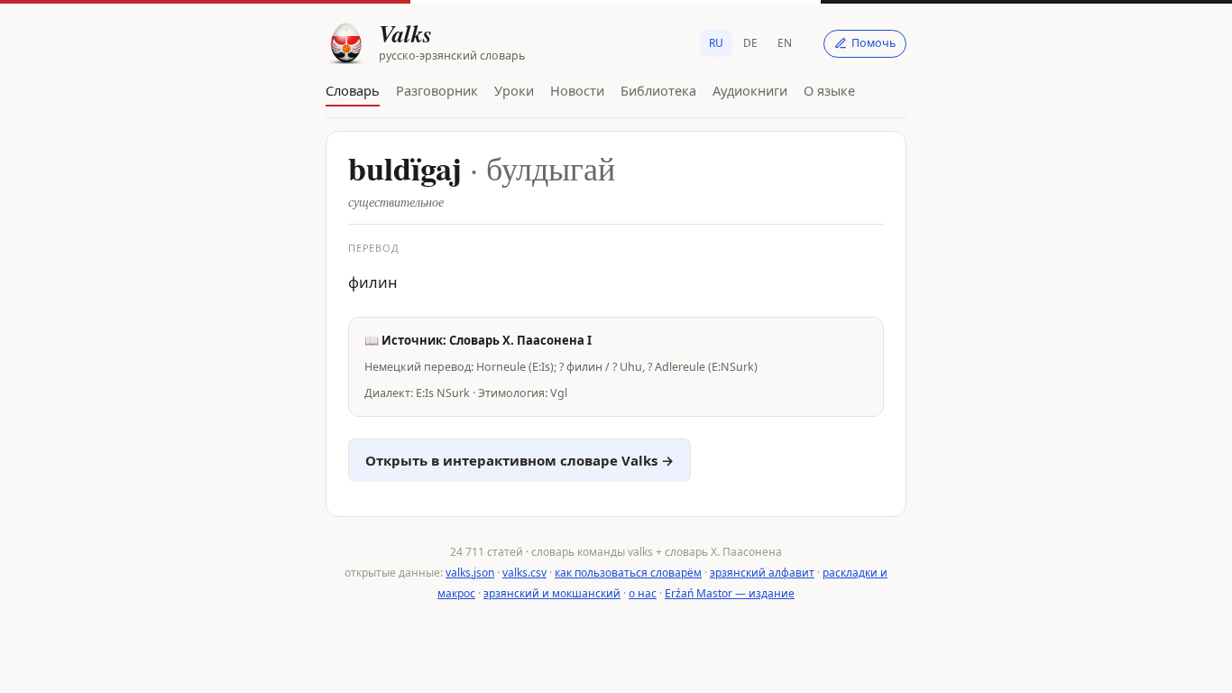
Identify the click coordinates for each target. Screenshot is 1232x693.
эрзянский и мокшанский (552, 593)
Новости (577, 90)
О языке (829, 90)
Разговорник (437, 90)
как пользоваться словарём (628, 572)
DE (750, 43)
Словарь (353, 90)
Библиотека (658, 90)
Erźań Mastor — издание (730, 593)
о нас (643, 593)
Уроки (514, 90)
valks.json (470, 572)
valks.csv (524, 572)
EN (784, 43)
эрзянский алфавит (762, 572)
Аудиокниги (750, 90)
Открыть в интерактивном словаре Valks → (519, 460)
